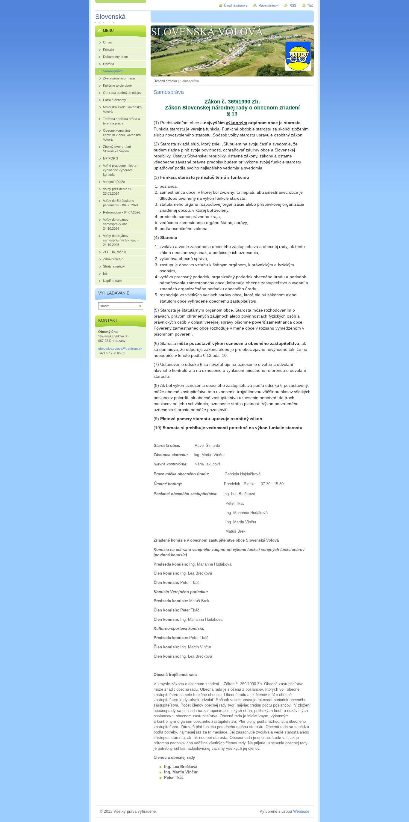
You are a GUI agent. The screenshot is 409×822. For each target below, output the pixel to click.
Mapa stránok (268, 5)
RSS (293, 5)
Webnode (301, 811)
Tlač (310, 5)
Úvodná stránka (165, 81)
